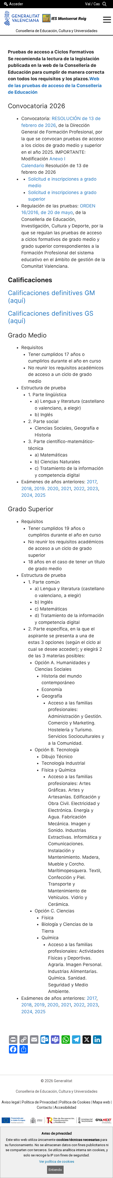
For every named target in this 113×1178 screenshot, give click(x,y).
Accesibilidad (65, 1107)
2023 (92, 488)
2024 (26, 1011)
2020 (52, 488)
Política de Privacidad (39, 1102)
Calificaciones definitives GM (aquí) (51, 296)
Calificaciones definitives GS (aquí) (50, 317)
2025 (40, 495)
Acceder (16, 4)
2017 (91, 481)
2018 (26, 488)
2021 (66, 488)
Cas (97, 4)
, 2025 (38, 1011)
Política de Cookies (74, 1102)
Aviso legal (10, 1102)
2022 (79, 488)
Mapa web (101, 1102)
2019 (39, 488)
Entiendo (55, 1170)
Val (87, 4)
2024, (28, 495)
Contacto (44, 1107)
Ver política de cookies (56, 1162)
